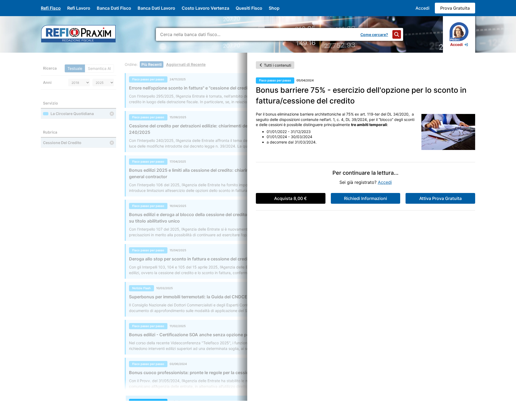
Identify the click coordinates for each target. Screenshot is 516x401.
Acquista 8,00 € (290, 198)
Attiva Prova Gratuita (440, 198)
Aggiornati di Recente (186, 64)
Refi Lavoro (78, 8)
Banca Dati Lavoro (156, 8)
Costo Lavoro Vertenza (205, 8)
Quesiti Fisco (249, 8)
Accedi (422, 8)
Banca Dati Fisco (114, 8)
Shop (274, 8)
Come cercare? (374, 34)
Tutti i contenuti (277, 65)
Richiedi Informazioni (365, 198)
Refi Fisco (51, 8)
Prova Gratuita (455, 8)
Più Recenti (151, 64)
